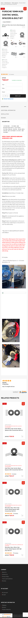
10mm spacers (15, 2)
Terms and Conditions (7, 578)
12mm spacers (8, 464)
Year (3, 84)
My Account (5, 592)
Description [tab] (4, 106)
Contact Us (5, 574)
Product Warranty (6, 609)
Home (2, 2)
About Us (4, 572)
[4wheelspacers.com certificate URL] (20, 393)
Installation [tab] (5, 114)
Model (3, 92)
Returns (4, 607)
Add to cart (18, 96)
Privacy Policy (5, 576)
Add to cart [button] (22, 436)
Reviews (4, 581)
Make (3, 88)
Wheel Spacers (7, 2)
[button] (23, 26)
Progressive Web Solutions (18, 616)
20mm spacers (8, 424)
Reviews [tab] (3, 117)
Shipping (4, 605)
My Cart (4, 594)
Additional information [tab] (8, 110)
